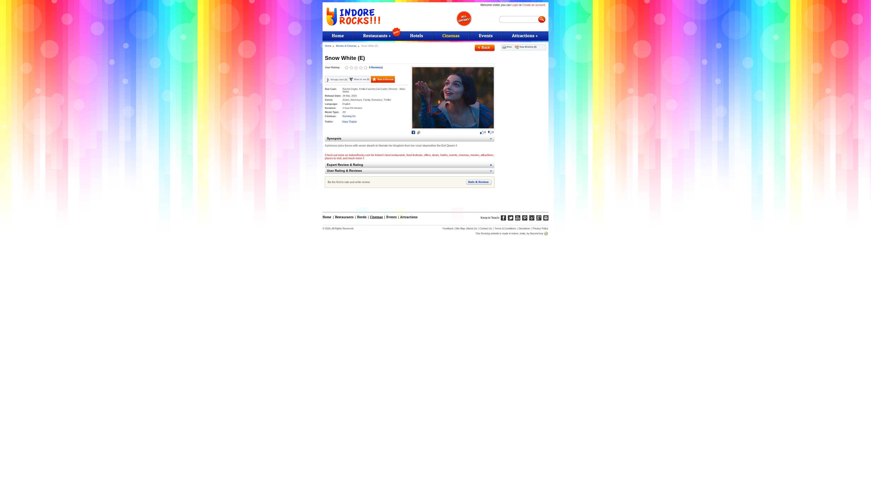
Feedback (448, 228)
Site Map (460, 228)
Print (509, 47)
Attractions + (525, 35)
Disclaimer (524, 228)
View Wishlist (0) (527, 47)
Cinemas (451, 35)
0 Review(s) (376, 67)
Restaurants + (377, 35)
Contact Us (486, 228)
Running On (349, 116)
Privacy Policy (540, 228)
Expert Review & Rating (345, 165)
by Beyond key (535, 233)
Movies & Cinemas (346, 45)
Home (338, 35)
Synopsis (334, 138)
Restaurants (344, 217)
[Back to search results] (485, 47)
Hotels (416, 35)
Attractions (409, 217)
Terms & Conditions (505, 228)
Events (486, 35)
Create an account (533, 5)
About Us (472, 228)
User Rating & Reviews (344, 170)
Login (515, 5)
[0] (347, 68)
